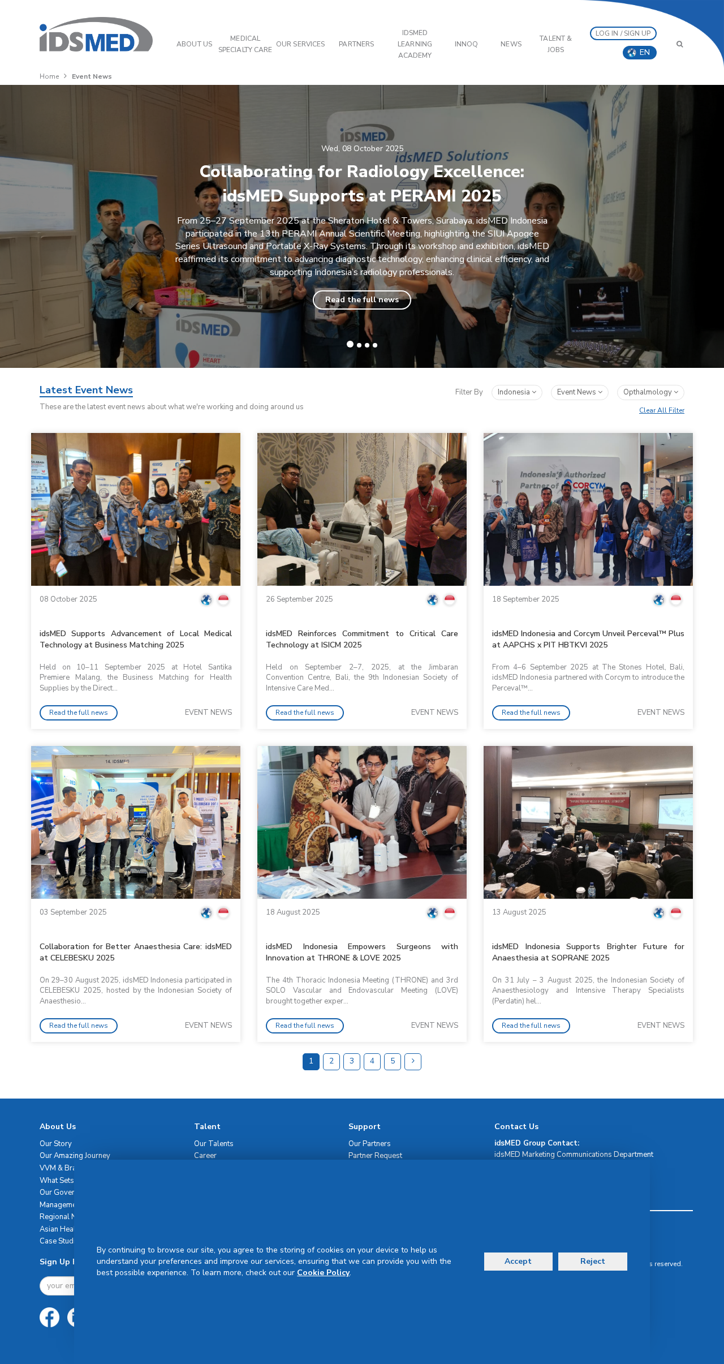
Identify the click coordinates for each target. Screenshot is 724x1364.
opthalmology (648, 392)
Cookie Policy (323, 1272)
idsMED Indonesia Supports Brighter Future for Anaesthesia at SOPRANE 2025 (588, 952)
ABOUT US (194, 44)
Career (205, 1156)
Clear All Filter (661, 410)
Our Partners (369, 1144)
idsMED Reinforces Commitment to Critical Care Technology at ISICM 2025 (362, 639)
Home (49, 76)
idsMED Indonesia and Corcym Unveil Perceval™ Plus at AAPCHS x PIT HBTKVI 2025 (588, 639)
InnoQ (467, 44)
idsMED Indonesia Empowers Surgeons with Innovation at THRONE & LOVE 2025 (362, 952)
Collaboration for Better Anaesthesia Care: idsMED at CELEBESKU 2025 (136, 952)
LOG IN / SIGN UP (623, 33)
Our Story (56, 1144)
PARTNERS (356, 44)
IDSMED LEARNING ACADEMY (415, 44)
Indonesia (515, 392)
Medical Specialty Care (245, 44)
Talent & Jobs (556, 44)
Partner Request (375, 1156)
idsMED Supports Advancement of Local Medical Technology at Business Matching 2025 (136, 639)
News (511, 44)
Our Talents (214, 1144)
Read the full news (362, 299)
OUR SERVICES (300, 44)
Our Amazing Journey (75, 1156)
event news (577, 392)
